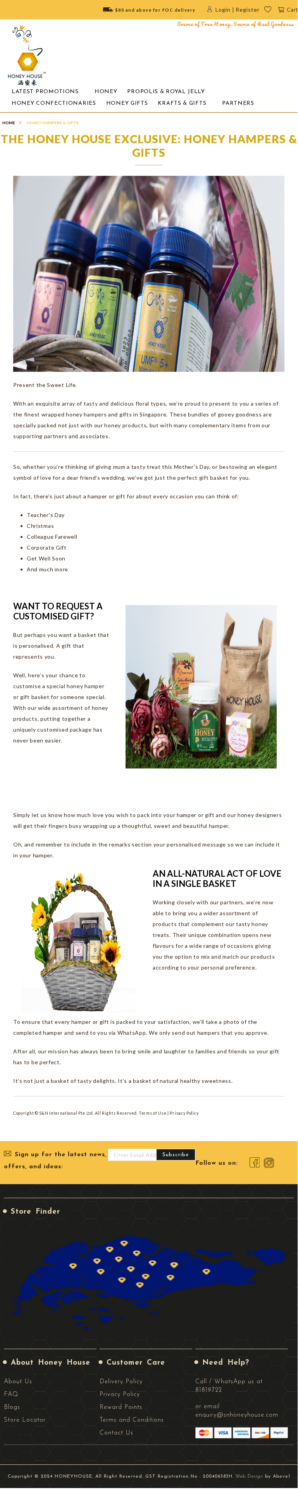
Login (223, 9)
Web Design (249, 1476)
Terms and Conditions (132, 1420)
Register (248, 9)
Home (8, 122)
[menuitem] (45, 92)
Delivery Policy (121, 1382)
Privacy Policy (120, 1394)
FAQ (11, 1394)
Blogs (12, 1407)
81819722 (208, 1390)
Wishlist (273, 11)
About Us (18, 1382)
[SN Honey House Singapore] (27, 55)
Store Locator (25, 1420)
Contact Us (116, 1433)
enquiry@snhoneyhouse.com (236, 1415)
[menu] (149, 97)
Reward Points (121, 1407)
